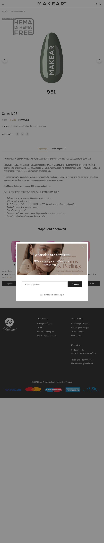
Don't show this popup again (54, 295)
